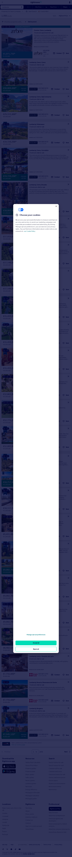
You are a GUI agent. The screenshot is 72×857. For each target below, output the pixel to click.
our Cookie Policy (29, 231)
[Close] (56, 206)
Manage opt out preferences (36, 635)
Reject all (36, 649)
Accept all (36, 643)
